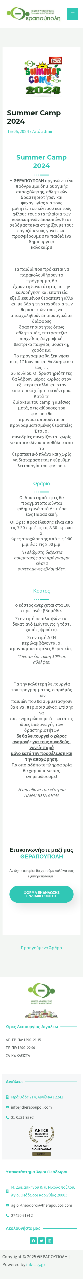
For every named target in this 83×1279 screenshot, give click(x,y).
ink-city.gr (35, 1264)
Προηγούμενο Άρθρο (41, 947)
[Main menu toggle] (72, 14)
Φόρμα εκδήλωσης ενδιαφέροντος (41, 894)
